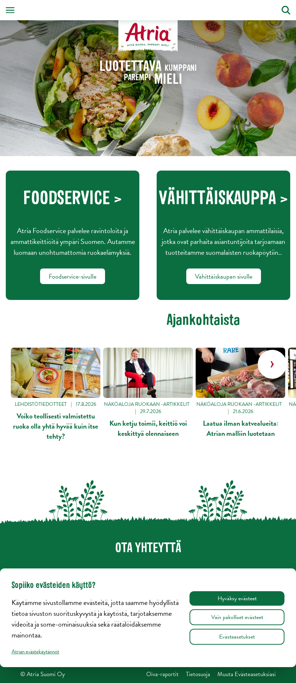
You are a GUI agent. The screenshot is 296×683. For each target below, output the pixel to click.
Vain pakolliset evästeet (237, 617)
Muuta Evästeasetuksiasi (246, 674)
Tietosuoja (198, 674)
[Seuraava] (272, 364)
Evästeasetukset (237, 636)
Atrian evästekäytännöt (35, 652)
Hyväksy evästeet (237, 598)
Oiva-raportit (162, 674)
